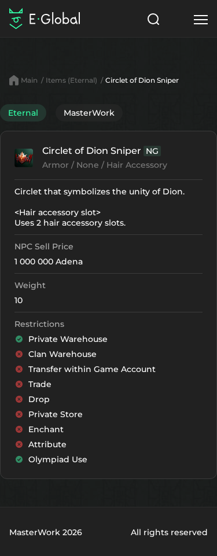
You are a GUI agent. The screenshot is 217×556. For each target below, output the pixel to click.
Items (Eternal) (71, 80)
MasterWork (89, 113)
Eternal (23, 113)
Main (29, 80)
